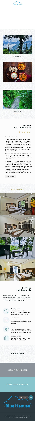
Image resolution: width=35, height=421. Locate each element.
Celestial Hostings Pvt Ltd (20, 418)
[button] (30, 397)
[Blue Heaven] (17, 3)
